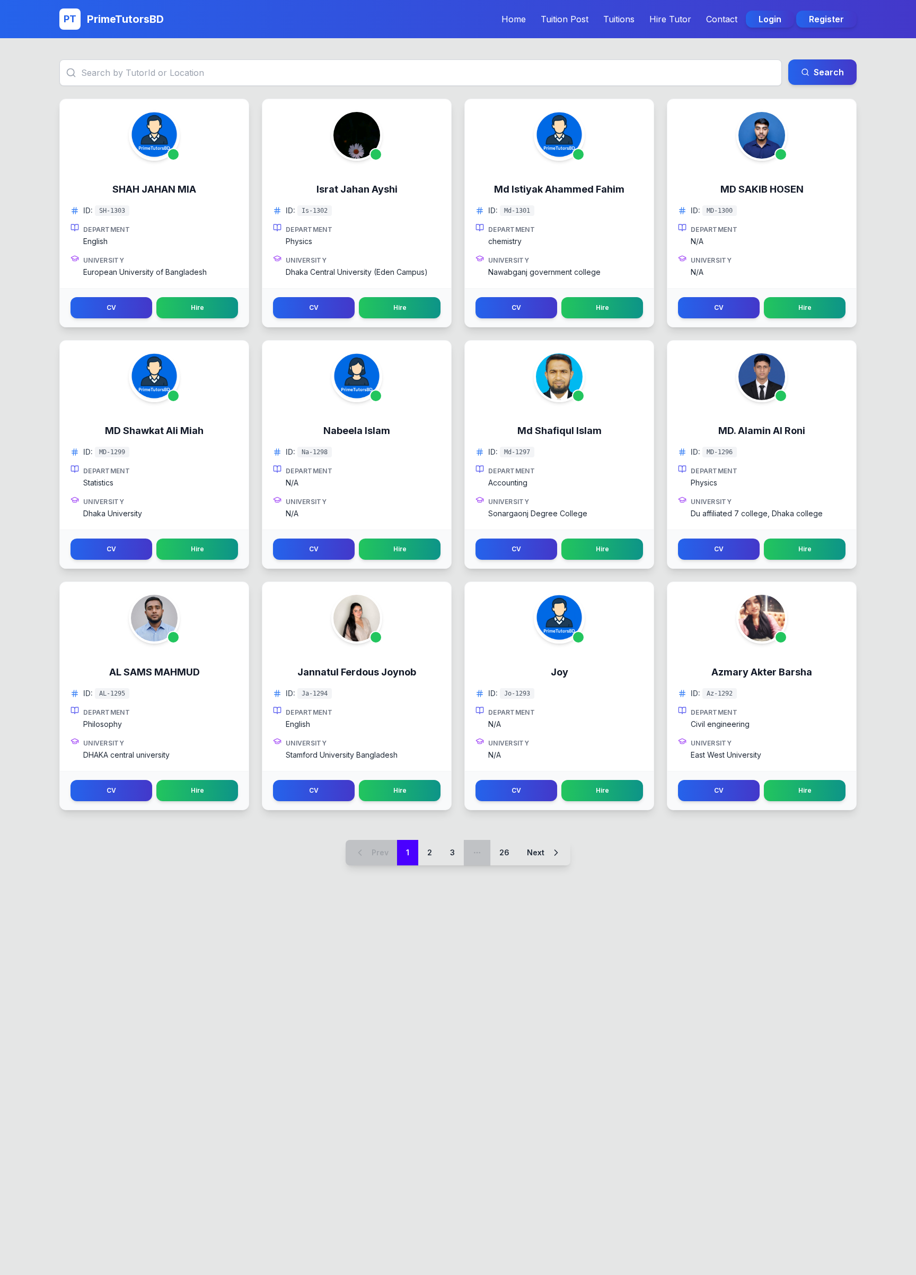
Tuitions (619, 19)
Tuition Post (564, 19)
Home (513, 19)
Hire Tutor (670, 19)
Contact (721, 19)
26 (504, 852)
